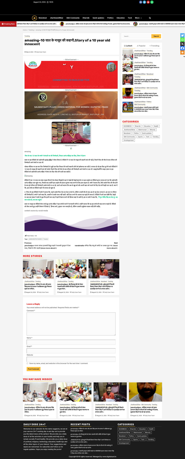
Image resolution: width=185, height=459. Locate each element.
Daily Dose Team (41, 52)
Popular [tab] (142, 46)
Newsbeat (43, 18)
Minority (152, 130)
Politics (110, 18)
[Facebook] (140, 2)
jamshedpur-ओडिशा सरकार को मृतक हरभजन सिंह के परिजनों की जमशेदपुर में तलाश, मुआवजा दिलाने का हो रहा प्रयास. (146, 95)
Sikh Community (72, 18)
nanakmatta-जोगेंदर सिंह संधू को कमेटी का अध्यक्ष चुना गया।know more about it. (96, 245)
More (137, 18)
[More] (182, 52)
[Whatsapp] (152, 2)
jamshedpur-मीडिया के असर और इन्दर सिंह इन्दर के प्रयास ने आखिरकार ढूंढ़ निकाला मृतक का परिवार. (38, 286)
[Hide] (184, 56)
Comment (31, 311)
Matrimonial (142, 130)
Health (156, 126)
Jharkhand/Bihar (56, 18)
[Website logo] (92, 9)
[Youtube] (148, 2)
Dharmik (86, 18)
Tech (130, 18)
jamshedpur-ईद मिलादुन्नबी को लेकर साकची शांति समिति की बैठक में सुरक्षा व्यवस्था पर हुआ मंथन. (71, 286)
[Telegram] (144, 2)
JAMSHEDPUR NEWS (35, 239)
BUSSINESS (128, 126)
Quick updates (98, 18)
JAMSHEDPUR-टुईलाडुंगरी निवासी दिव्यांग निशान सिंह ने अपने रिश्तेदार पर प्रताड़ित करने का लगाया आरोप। (102, 286)
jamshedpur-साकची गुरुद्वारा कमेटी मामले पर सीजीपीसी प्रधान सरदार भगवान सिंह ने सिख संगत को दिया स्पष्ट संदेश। (146, 109)
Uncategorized (129, 140)
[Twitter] (182, 35)
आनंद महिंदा (48, 160)
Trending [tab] (155, 46)
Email (29, 346)
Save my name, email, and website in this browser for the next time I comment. (58, 363)
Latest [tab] (129, 46)
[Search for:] (136, 36)
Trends (45, 239)
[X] (182, 44)
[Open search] (150, 18)
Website (30, 355)
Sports (140, 137)
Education (121, 18)
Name (29, 338)
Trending (27, 36)
